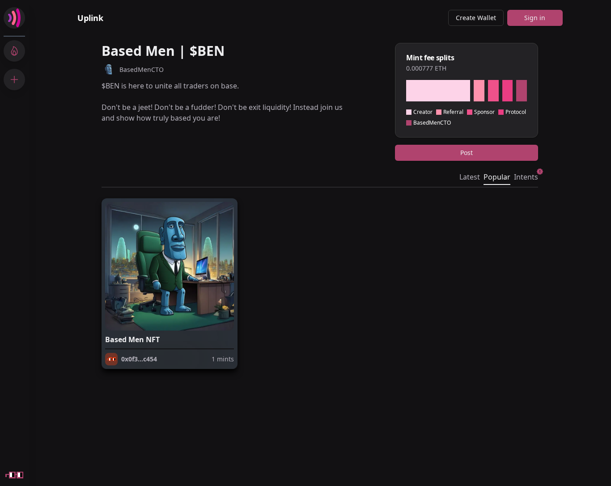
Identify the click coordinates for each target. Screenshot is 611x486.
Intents (526, 177)
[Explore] (14, 51)
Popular (497, 177)
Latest (469, 177)
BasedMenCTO (141, 69)
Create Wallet (476, 17)
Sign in (534, 17)
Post (466, 152)
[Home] (14, 18)
